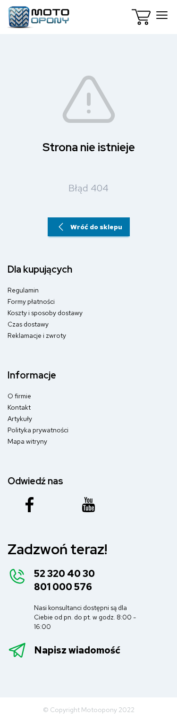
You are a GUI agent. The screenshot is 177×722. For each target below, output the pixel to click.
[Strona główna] (39, 17)
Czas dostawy (28, 324)
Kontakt (19, 407)
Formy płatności (31, 301)
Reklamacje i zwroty (37, 335)
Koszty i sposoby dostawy (45, 313)
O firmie (19, 396)
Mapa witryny (27, 441)
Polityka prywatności (38, 430)
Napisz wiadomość (77, 650)
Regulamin (23, 290)
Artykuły (20, 418)
